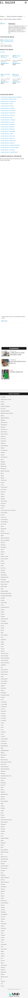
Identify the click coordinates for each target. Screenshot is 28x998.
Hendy (2, 628)
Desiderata (3, 528)
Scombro (3, 870)
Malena (2, 752)
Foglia (2, 611)
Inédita (2, 644)
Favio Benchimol (5, 607)
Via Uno (3, 960)
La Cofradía (4, 702)
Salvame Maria (4, 859)
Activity (2, 401)
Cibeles (2, 496)
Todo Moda (3, 923)
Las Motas (3, 715)
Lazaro (2, 722)
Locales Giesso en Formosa (8, 115)
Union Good (4, 949)
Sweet (2, 898)
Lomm (2, 734)
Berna (2, 473)
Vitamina (3, 967)
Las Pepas (3, 720)
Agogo (2, 415)
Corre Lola (3, 517)
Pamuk (2, 815)
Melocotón (3, 778)
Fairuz (2, 605)
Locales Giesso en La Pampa (8, 119)
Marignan (3, 771)
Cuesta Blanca (4, 521)
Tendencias (12, 359)
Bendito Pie (3, 468)
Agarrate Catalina (5, 411)
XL (1, 979)
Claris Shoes (4, 501)
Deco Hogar (13, 351)
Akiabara (3, 420)
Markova (3, 773)
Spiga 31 (3, 891)
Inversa (2, 648)
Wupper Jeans (4, 976)
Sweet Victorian (4, 902)
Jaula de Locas (4, 653)
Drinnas (3, 551)
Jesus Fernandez (5, 662)
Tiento (2, 921)
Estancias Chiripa (5, 581)
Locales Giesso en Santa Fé (8, 142)
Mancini (3, 757)
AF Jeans (3, 408)
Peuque (3, 826)
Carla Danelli (4, 487)
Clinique (3, 505)
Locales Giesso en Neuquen (8, 129)
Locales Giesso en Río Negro (8, 131)
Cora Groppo (4, 512)
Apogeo (3, 447)
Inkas (2, 646)
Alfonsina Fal (4, 422)
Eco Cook (3, 568)
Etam (2, 588)
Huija (2, 632)
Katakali (3, 685)
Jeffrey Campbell (5, 658)
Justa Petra (3, 683)
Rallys (2, 840)
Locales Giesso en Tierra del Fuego (9, 147)
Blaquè (2, 478)
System (2, 905)
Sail (2, 854)
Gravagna (3, 621)
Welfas (2, 974)
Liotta (2, 727)
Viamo (2, 963)
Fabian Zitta (4, 602)
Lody (2, 729)
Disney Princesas (5, 533)
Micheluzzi (3, 782)
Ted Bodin (3, 912)
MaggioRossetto (5, 750)
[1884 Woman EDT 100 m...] (6, 56)
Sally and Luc (4, 856)
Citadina (3, 498)
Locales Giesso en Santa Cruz (8, 140)
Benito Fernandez (5, 471)
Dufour (2, 561)
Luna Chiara (4, 743)
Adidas (2, 404)
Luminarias (3, 741)
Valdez (2, 951)
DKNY (2, 535)
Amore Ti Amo (4, 434)
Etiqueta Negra (4, 591)
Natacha (3, 792)
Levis (2, 725)
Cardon (2, 482)
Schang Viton (4, 868)
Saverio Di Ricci (4, 866)
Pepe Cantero (4, 822)
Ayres (2, 459)
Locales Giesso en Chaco (7, 103)
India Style (3, 639)
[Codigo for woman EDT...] (18, 75)
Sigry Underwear (5, 877)
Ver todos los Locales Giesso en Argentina (11, 97)
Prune (2, 833)
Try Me (2, 939)
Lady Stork (3, 711)
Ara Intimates (4, 450)
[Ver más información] (9, 59)
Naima (2, 789)
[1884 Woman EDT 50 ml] (18, 56)
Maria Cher (3, 764)
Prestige (3, 831)
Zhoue (2, 986)
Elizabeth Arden (4, 577)
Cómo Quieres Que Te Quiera (8, 510)
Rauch (2, 845)
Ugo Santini (3, 944)
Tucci (2, 942)
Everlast (3, 598)
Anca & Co (3, 438)
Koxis (2, 699)
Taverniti (3, 909)
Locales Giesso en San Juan (8, 136)
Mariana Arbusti (4, 766)
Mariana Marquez (5, 769)
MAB (2, 748)
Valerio (2, 953)
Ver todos (2, 52)
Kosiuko (3, 697)
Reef (2, 847)
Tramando (3, 928)
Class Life (3, 503)
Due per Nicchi (4, 558)
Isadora (3, 651)
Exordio (3, 600)
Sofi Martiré (3, 886)
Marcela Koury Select (6, 762)
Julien (2, 676)
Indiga (2, 641)
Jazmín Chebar (4, 655)
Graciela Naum (4, 618)
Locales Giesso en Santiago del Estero (10, 145)
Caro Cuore (4, 489)
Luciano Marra (4, 738)
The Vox (3, 916)
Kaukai (2, 690)
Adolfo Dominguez (5, 406)
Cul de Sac (3, 524)
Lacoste (3, 708)
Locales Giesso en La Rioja (7, 122)
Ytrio (2, 983)
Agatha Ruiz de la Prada (7, 413)
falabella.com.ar (5, 63)
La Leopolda (4, 704)
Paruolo (3, 817)
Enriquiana (3, 579)
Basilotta (3, 461)
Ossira (2, 810)
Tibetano (3, 919)
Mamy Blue (3, 755)
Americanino (4, 431)
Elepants (3, 570)
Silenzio (3, 879)
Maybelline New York (6, 775)
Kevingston (3, 692)
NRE (2, 803)
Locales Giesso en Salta (7, 133)
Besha (2, 475)
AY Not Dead (4, 457)
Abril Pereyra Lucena (6, 399)
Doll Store (3, 544)
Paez (2, 812)
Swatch (2, 896)
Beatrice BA (4, 466)
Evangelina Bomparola (6, 595)
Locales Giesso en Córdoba (7, 108)
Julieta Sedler (4, 678)
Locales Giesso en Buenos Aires (9, 99)
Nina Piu (3, 799)
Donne (2, 549)
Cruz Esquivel (4, 519)
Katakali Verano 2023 (16, 372)
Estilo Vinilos (4, 586)
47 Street (3, 397)
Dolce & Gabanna (5, 538)
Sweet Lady (4, 900)
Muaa (2, 787)
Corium (2, 514)
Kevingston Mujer (5, 695)
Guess (2, 625)
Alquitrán (3, 427)
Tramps (3, 930)
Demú (2, 526)
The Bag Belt (4, 914)
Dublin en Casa (4, 556)
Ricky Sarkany (4, 849)
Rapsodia (3, 842)
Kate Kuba (3, 688)
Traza (2, 932)
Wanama (3, 969)
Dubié (2, 554)
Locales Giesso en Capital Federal (9, 152)
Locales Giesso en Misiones (7, 126)
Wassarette (3, 972)
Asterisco (3, 452)
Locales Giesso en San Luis (7, 138)
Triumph (3, 935)
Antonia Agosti (4, 445)
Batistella (3, 464)
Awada (2, 454)
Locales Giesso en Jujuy (7, 117)
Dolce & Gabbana (5, 540)
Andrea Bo (3, 441)
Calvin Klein (4, 480)
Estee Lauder (4, 584)
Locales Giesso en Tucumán (8, 149)
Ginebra (3, 616)
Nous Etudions (4, 801)
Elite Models (4, 575)
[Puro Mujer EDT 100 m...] (6, 75)
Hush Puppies (4, 635)
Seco (2, 872)
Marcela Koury (4, 759)
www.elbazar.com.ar (7, 2)
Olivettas (3, 808)
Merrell (2, 780)
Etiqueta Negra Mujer (6, 593)
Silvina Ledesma (5, 882)
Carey (2, 484)
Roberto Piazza (4, 852)
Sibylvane (3, 875)
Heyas (2, 630)
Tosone (2, 926)
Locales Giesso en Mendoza (8, 124)
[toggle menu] (25, 2)
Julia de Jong (4, 674)
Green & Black (4, 623)
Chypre (2, 494)
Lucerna (3, 736)
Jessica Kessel (4, 660)
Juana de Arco (4, 669)
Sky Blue (3, 884)
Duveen (3, 563)
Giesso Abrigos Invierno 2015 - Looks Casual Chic (6, 45)
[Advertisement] (14, 227)
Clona (2, 508)
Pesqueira (3, 824)
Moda (2, 43)
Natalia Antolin (4, 794)
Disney (2, 531)
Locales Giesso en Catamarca (8, 101)
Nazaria (3, 796)
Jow (2, 667)
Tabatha (3, 907)
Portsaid (3, 829)
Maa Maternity (4, 745)
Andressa (3, 443)
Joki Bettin (3, 665)
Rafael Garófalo (5, 838)
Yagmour (3, 981)
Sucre (2, 893)
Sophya (3, 889)
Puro (2, 835)
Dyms (2, 565)
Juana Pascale (4, 672)
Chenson (3, 491)
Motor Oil (3, 785)
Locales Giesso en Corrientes (8, 110)
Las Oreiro (3, 718)
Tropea (2, 937)
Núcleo (2, 805)
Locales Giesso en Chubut (7, 106)
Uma (2, 946)
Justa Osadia (4, 681)
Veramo (3, 956)
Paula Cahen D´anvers (6, 819)
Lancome (3, 713)
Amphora (3, 436)
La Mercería (4, 706)
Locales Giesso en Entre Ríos (8, 112)
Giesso (2, 614)
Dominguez (3, 547)
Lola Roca (3, 732)
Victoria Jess (4, 965)
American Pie (4, 429)
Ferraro (3, 609)
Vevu (2, 958)
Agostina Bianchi (5, 417)
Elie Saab (3, 572)
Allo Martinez (4, 424)
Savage (3, 863)
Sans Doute (4, 861)
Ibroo (2, 637)
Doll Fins (3, 542)
